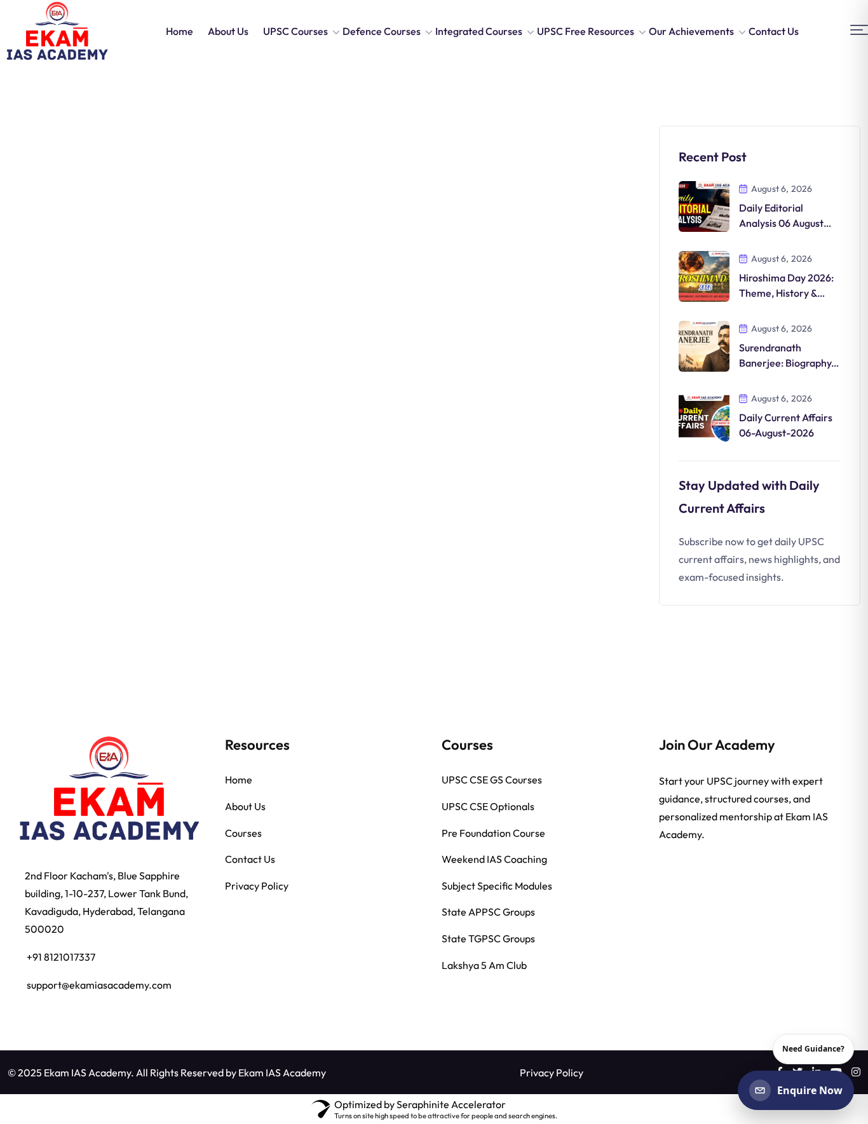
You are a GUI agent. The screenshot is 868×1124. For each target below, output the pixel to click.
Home (179, 31)
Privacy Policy (256, 885)
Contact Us (774, 31)
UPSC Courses (295, 31)
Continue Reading (80, 406)
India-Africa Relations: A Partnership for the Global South (102, 317)
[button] (859, 30)
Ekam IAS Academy (282, 1072)
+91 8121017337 (61, 957)
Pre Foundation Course (493, 833)
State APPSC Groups (488, 911)
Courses (243, 833)
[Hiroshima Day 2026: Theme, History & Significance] (704, 275)
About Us (228, 31)
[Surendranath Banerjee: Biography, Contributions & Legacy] (704, 345)
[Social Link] (855, 1072)
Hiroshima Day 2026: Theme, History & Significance (786, 293)
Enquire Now (810, 1090)
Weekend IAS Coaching (494, 859)
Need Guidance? (813, 1048)
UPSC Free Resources (585, 31)
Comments (68, 366)
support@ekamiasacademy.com (99, 984)
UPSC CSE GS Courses (492, 779)
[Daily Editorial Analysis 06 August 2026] (704, 205)
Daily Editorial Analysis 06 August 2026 (781, 223)
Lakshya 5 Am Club (484, 965)
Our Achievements (691, 31)
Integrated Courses (478, 31)
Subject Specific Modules (497, 885)
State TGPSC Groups (488, 938)
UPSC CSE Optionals (488, 806)
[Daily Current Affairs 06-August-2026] (704, 415)
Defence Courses (381, 31)
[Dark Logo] (57, 31)
